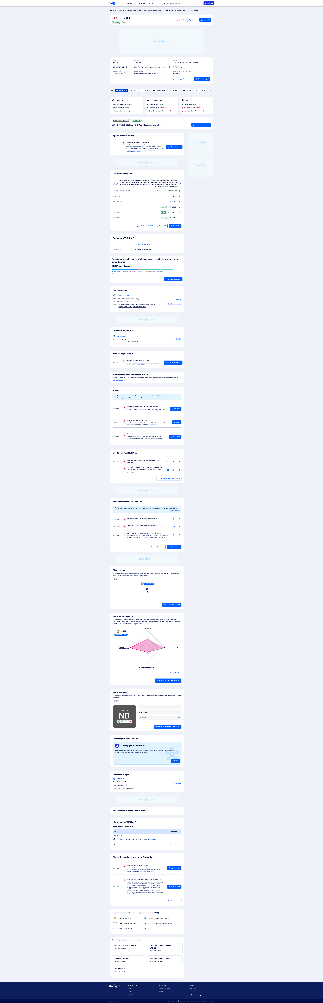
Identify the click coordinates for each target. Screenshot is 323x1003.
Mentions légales (171, 79)
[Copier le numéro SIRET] (126, 67)
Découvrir (175, 761)
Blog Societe (193, 988)
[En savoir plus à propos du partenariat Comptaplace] (145, 928)
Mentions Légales (210, 1001)
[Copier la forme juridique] (160, 72)
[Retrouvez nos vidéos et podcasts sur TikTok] (205, 995)
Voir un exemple (136, 151)
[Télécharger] (179, 461)
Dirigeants (175, 90)
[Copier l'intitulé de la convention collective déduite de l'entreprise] (179, 191)
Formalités (141, 3)
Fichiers (130, 991)
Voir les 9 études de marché (171, 901)
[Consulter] (174, 461)
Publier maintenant (174, 547)
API (129, 996)
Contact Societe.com (164, 988)
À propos (168, 1001)
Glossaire (161, 991)
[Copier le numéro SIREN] (122, 61)
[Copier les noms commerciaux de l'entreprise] (179, 201)
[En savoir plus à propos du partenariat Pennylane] (180, 923)
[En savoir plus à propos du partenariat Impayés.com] (180, 918)
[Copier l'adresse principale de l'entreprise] (201, 61)
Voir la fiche (177, 339)
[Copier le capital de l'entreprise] (179, 196)
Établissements (160, 90)
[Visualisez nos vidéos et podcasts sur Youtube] (200, 995)
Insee (175, 73)
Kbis (135, 90)
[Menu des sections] (112, 90)
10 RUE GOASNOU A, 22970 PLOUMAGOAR (186, 62)
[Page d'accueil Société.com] (113, 3)
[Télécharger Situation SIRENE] (179, 212)
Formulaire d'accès (117, 380)
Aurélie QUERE (177, 68)
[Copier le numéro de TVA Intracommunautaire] (125, 72)
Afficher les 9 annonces (157, 547)
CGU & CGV (174, 1001)
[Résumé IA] (168, 461)
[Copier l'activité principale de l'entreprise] (180, 183)
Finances (188, 90)
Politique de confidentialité (197, 1001)
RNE (178, 73)
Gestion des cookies (184, 1001)
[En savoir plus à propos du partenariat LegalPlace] (145, 918)
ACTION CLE (121, 839)
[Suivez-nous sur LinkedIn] (192, 995)
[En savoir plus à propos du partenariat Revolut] (145, 923)
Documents (201, 90)
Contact (146, 90)
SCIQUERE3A (153, 839)
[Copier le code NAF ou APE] (169, 67)
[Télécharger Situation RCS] (179, 207)
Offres (151, 3)
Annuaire (130, 994)
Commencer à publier (175, 510)
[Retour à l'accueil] (114, 986)
